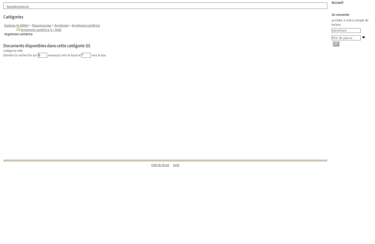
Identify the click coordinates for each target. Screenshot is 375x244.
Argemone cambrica (86, 25)
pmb (176, 165)
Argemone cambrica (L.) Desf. (41, 30)
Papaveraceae (41, 25)
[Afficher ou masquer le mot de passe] (363, 37)
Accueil (337, 2)
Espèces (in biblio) (16, 25)
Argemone (61, 25)
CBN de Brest (160, 165)
